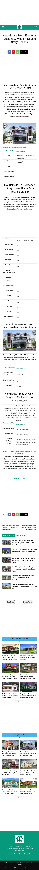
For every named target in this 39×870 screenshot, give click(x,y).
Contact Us (19, 864)
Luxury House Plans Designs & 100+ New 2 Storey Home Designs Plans (10, 772)
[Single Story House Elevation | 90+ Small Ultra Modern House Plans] (28, 687)
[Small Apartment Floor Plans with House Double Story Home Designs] (10, 745)
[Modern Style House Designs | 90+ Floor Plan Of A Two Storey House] (28, 745)
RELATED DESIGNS (8, 536)
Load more (19, 702)
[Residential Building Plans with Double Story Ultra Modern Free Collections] (6, 542)
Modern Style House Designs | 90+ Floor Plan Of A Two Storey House (28, 753)
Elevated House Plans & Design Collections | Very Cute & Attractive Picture (24, 586)
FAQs (32, 862)
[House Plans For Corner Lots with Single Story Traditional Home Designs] (10, 649)
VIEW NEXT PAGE (19, 478)
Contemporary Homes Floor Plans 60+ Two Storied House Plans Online (23, 560)
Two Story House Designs (19, 735)
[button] (3, 27)
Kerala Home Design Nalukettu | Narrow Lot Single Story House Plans (9, 676)
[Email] (26, 52)
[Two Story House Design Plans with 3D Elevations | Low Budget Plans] (6, 551)
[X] (22, 52)
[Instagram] (14, 853)
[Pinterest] (13, 52)
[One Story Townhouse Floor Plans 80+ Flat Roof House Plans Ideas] (28, 649)
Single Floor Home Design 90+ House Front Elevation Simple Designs (10, 695)
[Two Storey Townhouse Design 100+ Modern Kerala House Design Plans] (6, 569)
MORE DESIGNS (20, 536)
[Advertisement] (19, 12)
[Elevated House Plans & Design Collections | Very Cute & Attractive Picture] (6, 586)
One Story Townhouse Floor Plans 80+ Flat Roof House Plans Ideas (28, 657)
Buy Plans (10, 602)
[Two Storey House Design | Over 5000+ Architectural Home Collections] (6, 577)
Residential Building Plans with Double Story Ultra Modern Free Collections (23, 543)
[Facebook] (9, 52)
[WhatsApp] (18, 52)
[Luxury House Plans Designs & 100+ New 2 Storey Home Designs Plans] (10, 764)
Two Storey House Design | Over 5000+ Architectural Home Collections (23, 578)
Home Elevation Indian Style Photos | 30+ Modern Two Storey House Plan (28, 772)
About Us (6, 862)
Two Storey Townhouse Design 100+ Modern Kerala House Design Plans (24, 569)
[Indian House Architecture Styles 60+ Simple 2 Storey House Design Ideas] (28, 783)
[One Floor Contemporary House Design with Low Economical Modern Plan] (28, 668)
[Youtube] (29, 853)
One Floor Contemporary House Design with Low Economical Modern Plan (27, 676)
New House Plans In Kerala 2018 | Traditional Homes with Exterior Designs (10, 791)
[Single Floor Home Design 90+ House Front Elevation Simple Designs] (10, 687)
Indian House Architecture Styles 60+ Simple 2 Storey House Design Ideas (28, 791)
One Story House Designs (19, 639)
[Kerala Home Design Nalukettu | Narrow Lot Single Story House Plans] (10, 668)
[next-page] (6, 593)
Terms (17, 862)
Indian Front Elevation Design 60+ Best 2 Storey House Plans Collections (10, 527)
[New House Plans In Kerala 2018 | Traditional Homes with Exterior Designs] (10, 783)
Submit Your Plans (25, 862)
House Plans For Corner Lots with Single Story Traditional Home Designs (9, 657)
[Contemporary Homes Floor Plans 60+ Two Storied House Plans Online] (6, 560)
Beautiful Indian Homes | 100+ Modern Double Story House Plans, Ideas (29, 527)
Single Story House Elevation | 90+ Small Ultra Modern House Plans (28, 695)
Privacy (12, 862)
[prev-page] (3, 593)
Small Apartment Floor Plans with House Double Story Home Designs (9, 753)
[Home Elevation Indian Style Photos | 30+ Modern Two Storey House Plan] (28, 764)
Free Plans (28, 602)
